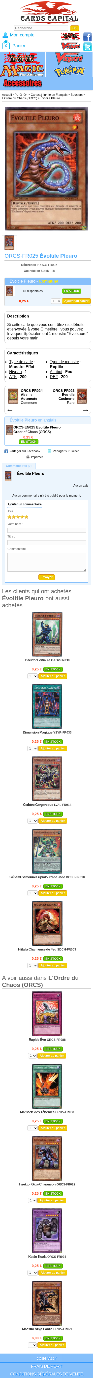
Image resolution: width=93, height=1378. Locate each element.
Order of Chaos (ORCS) (32, 432)
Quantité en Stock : (37, 271)
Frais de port (46, 1366)
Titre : (11, 536)
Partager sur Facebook (24, 451)
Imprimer (37, 457)
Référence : (29, 265)
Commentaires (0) (18, 466)
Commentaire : (17, 549)
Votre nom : (15, 524)
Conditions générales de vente (46, 1374)
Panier (18, 45)
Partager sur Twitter (66, 451)
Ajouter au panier (76, 301)
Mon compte (22, 34)
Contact (46, 1358)
